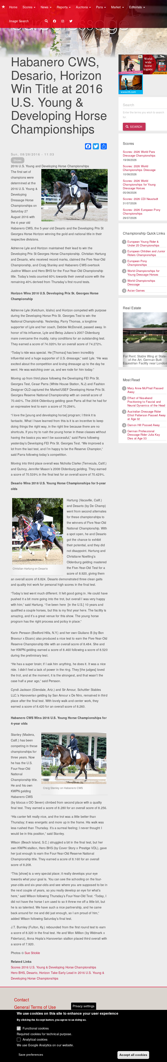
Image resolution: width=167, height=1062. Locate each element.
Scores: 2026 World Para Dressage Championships (139, 153)
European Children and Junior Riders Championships (146, 253)
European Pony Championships (137, 263)
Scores (28, 7)
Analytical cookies (35, 1039)
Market (116, 7)
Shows (17, 160)
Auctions (82, 7)
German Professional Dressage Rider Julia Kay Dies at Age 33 (143, 435)
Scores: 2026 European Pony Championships (141, 211)
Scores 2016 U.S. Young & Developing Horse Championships (53, 967)
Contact (21, 1000)
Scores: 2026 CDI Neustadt (140, 199)
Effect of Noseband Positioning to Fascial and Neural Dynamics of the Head (146, 401)
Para (100, 7)
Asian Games (136, 290)
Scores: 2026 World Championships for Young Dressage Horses (139, 184)
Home (13, 7)
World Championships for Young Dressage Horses (143, 273)
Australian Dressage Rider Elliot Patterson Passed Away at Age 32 (146, 415)
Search (135, 127)
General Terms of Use (35, 1007)
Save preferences (30, 1054)
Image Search (19, 21)
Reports (63, 7)
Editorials (136, 7)
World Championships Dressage (141, 282)
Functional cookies (36, 1028)
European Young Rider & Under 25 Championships (143, 243)
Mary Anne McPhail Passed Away (145, 390)
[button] (126, 339)
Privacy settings (84, 1006)
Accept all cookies (133, 1055)
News (45, 7)
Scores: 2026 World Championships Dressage (139, 168)
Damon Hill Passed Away (143, 425)
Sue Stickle (32, 953)
